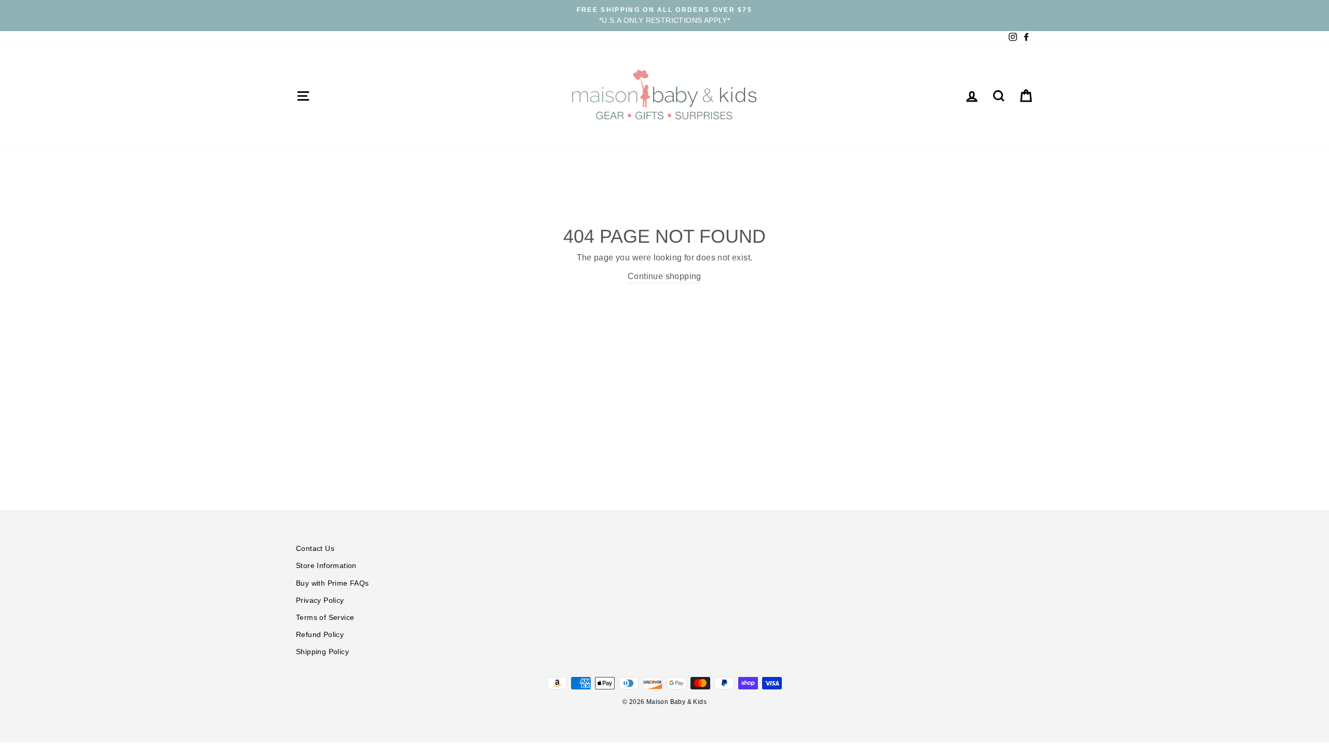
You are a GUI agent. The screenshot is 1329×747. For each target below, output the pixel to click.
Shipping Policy (322, 652)
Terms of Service (325, 617)
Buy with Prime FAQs (332, 583)
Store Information (326, 566)
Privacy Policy (320, 600)
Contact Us (315, 548)
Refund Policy (320, 635)
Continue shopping (664, 276)
